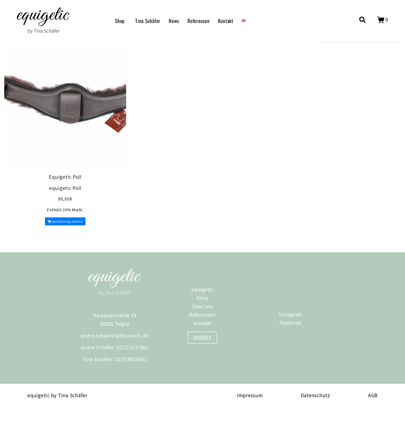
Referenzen (199, 20)
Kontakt (225, 20)
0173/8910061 (131, 359)
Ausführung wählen (67, 221)
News (174, 20)
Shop (120, 20)
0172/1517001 (132, 347)
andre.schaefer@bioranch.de (115, 335)
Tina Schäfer (147, 20)
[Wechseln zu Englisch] (244, 21)
